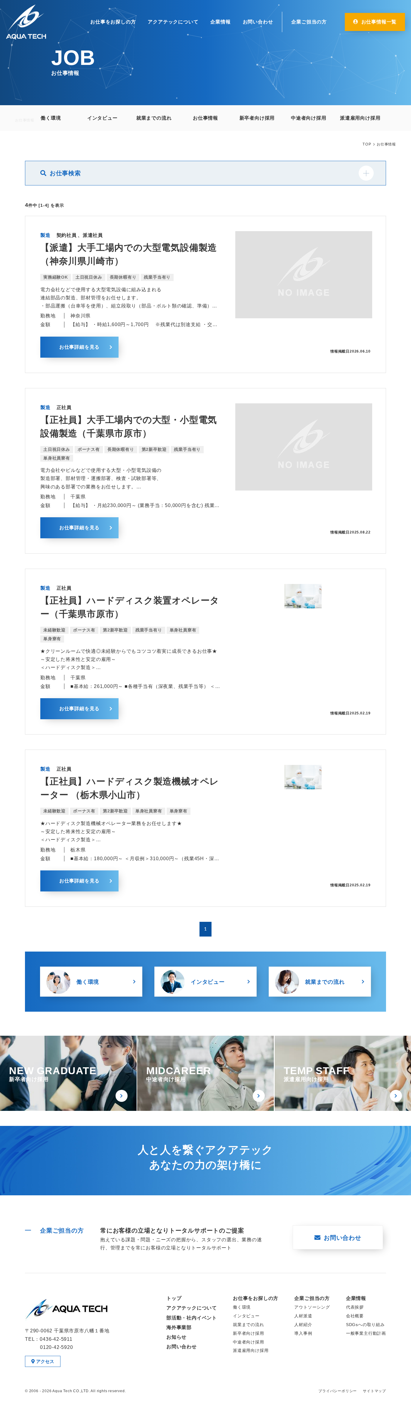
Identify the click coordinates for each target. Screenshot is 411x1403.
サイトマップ (374, 1391)
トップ (173, 1298)
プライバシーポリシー (337, 1391)
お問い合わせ (258, 21)
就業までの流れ (325, 982)
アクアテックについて (173, 21)
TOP (367, 144)
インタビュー (208, 982)
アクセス (45, 1361)
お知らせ (176, 1337)
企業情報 (220, 21)
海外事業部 (179, 1327)
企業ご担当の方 (309, 21)
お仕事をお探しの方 (113, 21)
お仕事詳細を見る (79, 347)
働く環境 (87, 982)
